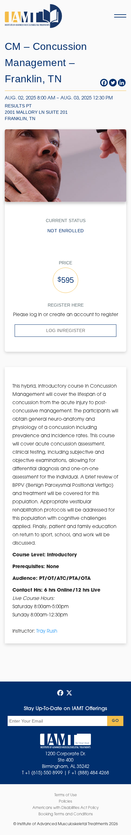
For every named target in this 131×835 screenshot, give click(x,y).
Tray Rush (46, 631)
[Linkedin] (122, 82)
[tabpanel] (65, 509)
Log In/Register (65, 330)
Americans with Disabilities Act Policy (65, 808)
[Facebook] (104, 82)
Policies (65, 802)
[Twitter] (113, 82)
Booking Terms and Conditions (65, 814)
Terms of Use (65, 795)
